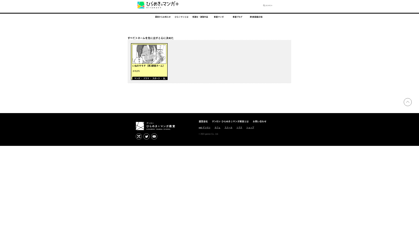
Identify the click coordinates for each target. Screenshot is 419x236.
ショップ (250, 127)
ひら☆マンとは (181, 17)
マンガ (137, 78)
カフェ (217, 127)
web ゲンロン (204, 127)
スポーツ (156, 78)
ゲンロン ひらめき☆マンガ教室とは (230, 121)
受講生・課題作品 (200, 17)
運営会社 (203, 121)
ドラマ (146, 78)
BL (164, 78)
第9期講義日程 (256, 17)
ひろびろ (136, 71)
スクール (228, 127)
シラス (239, 127)
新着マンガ (219, 17)
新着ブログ (237, 17)
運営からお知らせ (163, 17)
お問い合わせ (259, 121)
